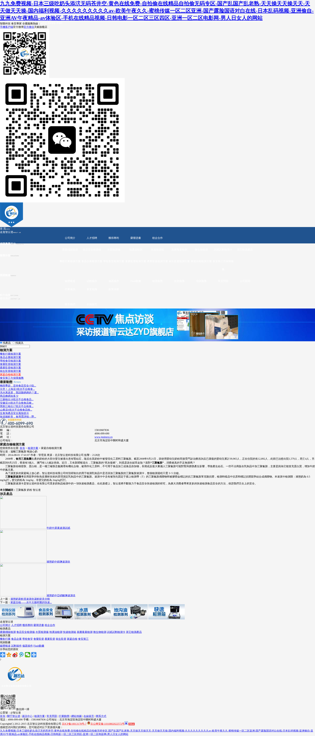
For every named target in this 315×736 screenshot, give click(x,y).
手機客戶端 (6, 27)
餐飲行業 (5, 638)
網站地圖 (76, 716)
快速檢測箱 (157, 249)
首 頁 (3, 228)
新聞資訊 (5, 275)
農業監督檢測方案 (157, 261)
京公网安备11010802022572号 (107, 723)
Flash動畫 (135, 281)
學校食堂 (27, 638)
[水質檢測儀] (92, 618)
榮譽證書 (135, 238)
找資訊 (19, 342)
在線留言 (92, 304)
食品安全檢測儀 (92, 249)
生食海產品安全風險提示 (14, 413)
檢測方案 (33, 448)
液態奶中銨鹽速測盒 (58, 561)
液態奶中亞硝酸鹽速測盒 (61, 595)
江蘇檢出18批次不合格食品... (16, 399)
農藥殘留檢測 (70, 249)
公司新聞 (245, 281)
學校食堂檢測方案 (113, 261)
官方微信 (29, 27)
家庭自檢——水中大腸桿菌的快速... (31, 602)
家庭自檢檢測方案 (201, 261)
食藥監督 (38, 638)
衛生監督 (61, 638)
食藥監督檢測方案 (135, 261)
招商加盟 (5, 243)
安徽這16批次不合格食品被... (16, 402)
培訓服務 (201, 281)
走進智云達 (6, 232)
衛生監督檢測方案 (179, 261)
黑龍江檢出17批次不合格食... (16, 406)
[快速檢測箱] (166, 618)
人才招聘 (92, 238)
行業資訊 (70, 289)
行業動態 (64, 716)
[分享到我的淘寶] (33, 654)
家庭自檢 (72, 638)
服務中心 (5, 255)
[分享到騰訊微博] (21, 654)
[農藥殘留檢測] (18, 618)
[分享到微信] (27, 654)
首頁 (22, 448)
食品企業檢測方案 (91, 261)
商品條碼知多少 (9, 396)
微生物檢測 (201, 249)
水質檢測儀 (113, 249)
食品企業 (16, 638)
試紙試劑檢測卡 (223, 249)
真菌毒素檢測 (179, 249)
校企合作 (157, 238)
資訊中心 (27, 716)
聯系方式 (101, 716)
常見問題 (223, 281)
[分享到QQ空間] (8, 654)
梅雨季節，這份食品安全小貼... (18, 385)
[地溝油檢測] (129, 618)
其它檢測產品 (245, 249)
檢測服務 (157, 281)
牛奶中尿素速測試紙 (58, 528)
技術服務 (179, 281)
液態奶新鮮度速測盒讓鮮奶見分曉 (30, 598)
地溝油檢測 (135, 249)
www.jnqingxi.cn (103, 437)
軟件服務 (5, 295)
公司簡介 (70, 238)
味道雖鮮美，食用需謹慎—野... (18, 416)
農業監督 (50, 638)
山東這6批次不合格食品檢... (16, 409)
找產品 (7, 342)
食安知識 (92, 289)
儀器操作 (113, 281)
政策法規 (113, 289)
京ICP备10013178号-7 (74, 723)
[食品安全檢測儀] (55, 618)
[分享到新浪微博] (15, 654)
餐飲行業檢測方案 (70, 261)
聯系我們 (5, 298)
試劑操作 (92, 281)
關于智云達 (13, 716)
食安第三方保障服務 (223, 265)
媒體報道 (70, 281)
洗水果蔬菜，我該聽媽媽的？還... (19, 392)
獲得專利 (113, 238)
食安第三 (83, 638)
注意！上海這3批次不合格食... (17, 389)
